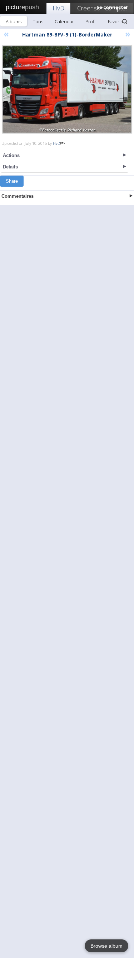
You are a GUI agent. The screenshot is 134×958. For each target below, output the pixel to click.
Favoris (115, 21)
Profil (90, 21)
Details (10, 167)
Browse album (106, 946)
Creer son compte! (102, 8)
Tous (38, 21)
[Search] (124, 21)
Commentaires (17, 196)
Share (12, 181)
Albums (13, 21)
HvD (58, 8)
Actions (11, 155)
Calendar (64, 21)
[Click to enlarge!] (67, 89)
